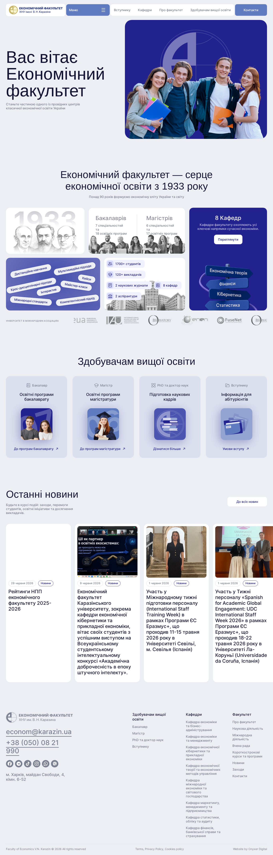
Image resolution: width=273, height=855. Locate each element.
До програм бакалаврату (34, 449)
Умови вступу (233, 449)
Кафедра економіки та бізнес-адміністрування (201, 726)
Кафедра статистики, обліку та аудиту (203, 819)
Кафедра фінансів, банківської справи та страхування (203, 832)
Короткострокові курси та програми (247, 754)
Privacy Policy (154, 849)
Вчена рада (241, 746)
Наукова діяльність (247, 728)
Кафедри (145, 10)
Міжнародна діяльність (242, 737)
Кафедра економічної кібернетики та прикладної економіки (202, 753)
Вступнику (122, 10)
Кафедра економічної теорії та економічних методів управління (203, 770)
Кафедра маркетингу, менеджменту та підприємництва (203, 807)
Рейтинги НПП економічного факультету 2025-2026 (29, 600)
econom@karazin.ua (39, 731)
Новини (46, 583)
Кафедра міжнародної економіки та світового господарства (197, 788)
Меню (73, 10)
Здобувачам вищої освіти (210, 10)
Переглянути (228, 239)
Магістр (138, 733)
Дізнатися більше (167, 449)
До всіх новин (247, 502)
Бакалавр (139, 727)
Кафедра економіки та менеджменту (201, 738)
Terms (139, 849)
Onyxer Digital (257, 849)
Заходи (238, 769)
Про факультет (171, 10)
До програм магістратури (100, 449)
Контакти (251, 10)
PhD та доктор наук (147, 740)
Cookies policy (174, 849)
